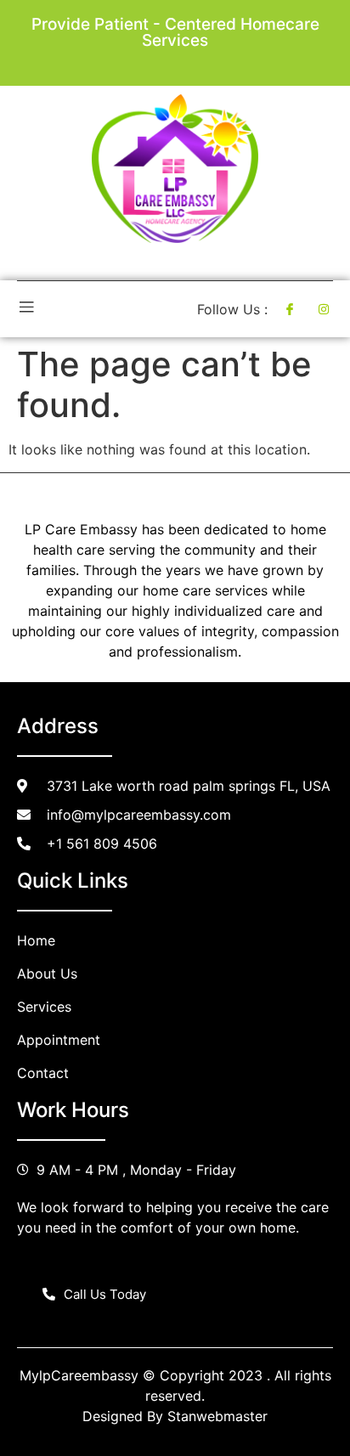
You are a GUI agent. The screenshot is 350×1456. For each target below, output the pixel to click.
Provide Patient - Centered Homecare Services (175, 32)
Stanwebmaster (217, 1416)
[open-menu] (26, 309)
